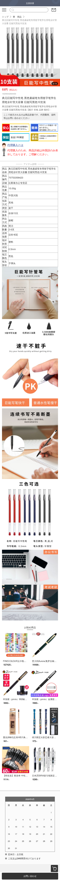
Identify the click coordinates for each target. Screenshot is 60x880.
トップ (5, 16)
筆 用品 (17, 16)
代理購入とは (15, 145)
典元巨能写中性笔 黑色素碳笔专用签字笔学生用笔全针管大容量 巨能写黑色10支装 (29, 21)
